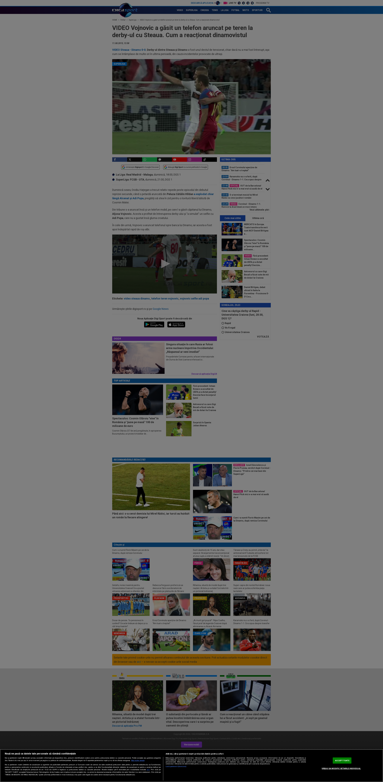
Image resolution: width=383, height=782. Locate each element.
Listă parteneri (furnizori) (176, 766)
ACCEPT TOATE (342, 760)
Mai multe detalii (138, 760)
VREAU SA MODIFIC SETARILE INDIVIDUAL (341, 768)
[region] (191, 765)
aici (148, 770)
